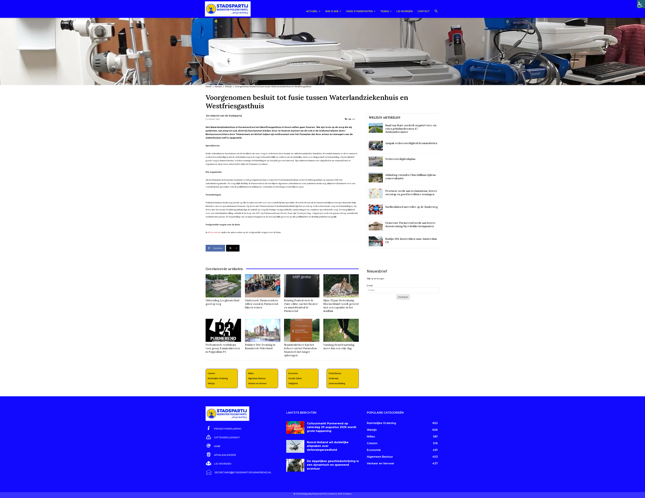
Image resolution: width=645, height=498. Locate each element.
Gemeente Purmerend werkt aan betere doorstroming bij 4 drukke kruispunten (410, 224)
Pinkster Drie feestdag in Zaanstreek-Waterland (260, 346)
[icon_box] (224, 428)
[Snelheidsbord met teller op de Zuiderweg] (376, 209)
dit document (214, 232)
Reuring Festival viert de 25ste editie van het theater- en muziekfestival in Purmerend (301, 306)
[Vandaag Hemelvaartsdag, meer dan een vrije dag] (341, 330)
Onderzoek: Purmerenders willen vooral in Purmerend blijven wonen (261, 304)
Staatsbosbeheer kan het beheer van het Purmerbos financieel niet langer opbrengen (300, 350)
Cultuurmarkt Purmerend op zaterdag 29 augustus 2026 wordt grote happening (331, 427)
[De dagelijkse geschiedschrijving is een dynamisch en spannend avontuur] (295, 465)
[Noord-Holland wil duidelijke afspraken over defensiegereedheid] (295, 446)
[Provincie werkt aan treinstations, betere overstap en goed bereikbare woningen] (376, 193)
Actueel (312, 11)
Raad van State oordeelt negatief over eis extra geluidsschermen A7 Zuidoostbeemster (410, 128)
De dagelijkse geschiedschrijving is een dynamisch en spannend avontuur (333, 464)
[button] (436, 11)
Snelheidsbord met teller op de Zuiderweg (411, 206)
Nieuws (218, 86)
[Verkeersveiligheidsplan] (376, 161)
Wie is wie (331, 11)
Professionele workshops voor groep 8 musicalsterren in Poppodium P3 (223, 348)
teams (384, 11)
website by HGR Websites (339, 493)
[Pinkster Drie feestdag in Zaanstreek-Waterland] (262, 330)
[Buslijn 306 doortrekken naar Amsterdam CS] (376, 241)
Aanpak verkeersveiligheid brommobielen (411, 143)
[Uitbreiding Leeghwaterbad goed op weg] (223, 285)
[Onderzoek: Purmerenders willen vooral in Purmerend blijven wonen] (262, 285)
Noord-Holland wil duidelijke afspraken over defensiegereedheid (328, 446)
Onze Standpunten (359, 11)
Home (208, 86)
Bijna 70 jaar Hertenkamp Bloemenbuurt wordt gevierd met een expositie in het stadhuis (340, 306)
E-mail (370, 285)
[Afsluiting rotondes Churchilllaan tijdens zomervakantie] (376, 177)
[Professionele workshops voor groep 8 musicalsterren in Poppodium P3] (223, 330)
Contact (423, 11)
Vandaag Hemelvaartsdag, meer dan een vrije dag (339, 346)
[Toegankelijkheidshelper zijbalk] (641, 4)
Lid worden (404, 11)
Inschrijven (403, 297)
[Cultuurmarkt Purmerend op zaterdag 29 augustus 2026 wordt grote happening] (295, 427)
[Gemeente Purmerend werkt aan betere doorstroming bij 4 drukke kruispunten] (376, 225)
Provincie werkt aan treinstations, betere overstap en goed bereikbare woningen (411, 192)
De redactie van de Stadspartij (224, 115)
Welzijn (228, 86)
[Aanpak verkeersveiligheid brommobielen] (376, 146)
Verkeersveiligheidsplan (400, 159)
